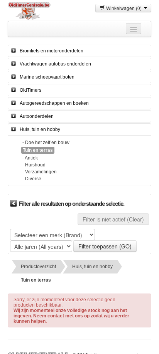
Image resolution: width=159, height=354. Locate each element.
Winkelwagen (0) (124, 8)
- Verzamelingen (39, 171)
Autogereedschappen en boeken (54, 103)
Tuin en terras (36, 280)
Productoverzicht (38, 266)
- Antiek (30, 158)
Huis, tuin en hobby (40, 129)
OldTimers (30, 90)
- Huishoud (34, 165)
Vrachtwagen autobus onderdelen (55, 64)
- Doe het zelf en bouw (45, 142)
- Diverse (31, 178)
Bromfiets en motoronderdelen (51, 51)
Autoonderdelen (37, 116)
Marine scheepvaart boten (47, 77)
